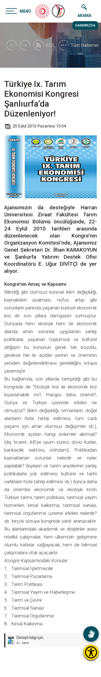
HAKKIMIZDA (85, 25)
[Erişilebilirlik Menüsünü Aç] (91, 652)
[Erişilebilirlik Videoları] (91, 634)
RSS (50, 45)
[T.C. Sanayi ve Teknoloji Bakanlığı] (42, 11)
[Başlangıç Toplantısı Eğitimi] (25, 45)
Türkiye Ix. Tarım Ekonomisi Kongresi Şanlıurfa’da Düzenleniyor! (41, 98)
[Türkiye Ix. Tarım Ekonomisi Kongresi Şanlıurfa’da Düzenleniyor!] (59, 11)
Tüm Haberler (85, 45)
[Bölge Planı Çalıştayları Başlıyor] (11, 45)
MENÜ (25, 11)
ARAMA (84, 15)
